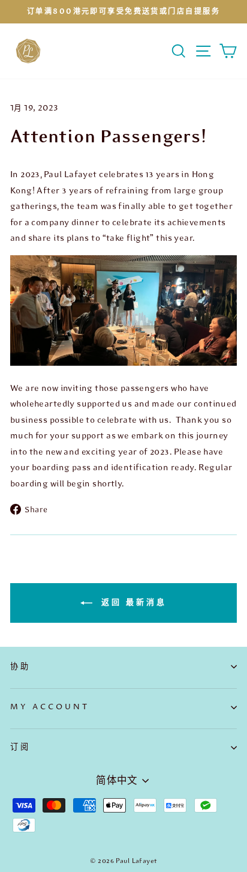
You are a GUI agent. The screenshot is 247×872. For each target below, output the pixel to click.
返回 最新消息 (131, 602)
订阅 (20, 747)
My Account (49, 706)
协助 (20, 666)
